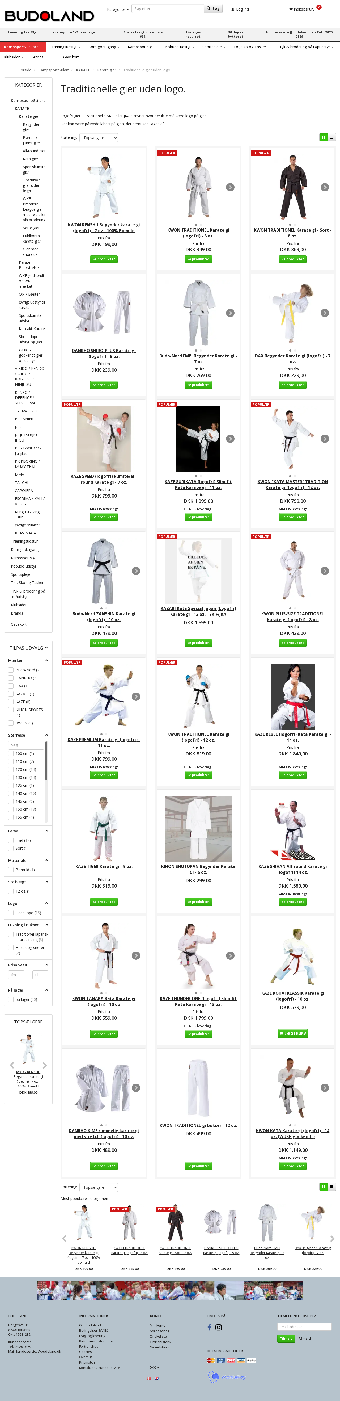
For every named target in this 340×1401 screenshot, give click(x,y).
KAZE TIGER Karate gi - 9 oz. (104, 866)
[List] (332, 137)
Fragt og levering (92, 1336)
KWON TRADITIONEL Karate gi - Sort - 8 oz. (293, 233)
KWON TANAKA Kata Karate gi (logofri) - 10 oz (103, 1001)
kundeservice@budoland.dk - (291, 32)
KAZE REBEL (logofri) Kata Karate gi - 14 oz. (292, 737)
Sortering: (69, 137)
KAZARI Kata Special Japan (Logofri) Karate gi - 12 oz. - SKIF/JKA (198, 611)
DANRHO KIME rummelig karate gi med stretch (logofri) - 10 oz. (104, 1133)
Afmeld (305, 1338)
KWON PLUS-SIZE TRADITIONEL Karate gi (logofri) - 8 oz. (292, 616)
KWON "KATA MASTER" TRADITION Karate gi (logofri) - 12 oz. (293, 484)
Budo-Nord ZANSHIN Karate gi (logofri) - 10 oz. (104, 616)
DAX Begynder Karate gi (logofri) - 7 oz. (292, 359)
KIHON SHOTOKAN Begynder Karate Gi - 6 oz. (198, 869)
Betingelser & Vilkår (94, 1330)
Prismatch (87, 1362)
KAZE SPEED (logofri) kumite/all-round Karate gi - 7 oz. (104, 479)
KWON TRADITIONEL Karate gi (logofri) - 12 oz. (198, 737)
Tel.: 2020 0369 (19, 1346)
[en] (156, 1378)
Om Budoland (90, 1325)
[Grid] (323, 137)
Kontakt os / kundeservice (99, 1367)
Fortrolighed (89, 1346)
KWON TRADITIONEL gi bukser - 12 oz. (198, 1125)
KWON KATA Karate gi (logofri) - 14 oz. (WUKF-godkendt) (292, 1133)
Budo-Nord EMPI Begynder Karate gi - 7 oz (198, 359)
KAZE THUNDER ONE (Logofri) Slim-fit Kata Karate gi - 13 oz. (198, 1001)
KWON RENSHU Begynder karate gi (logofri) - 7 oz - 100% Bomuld (28, 1079)
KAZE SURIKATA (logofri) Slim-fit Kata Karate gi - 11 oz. (198, 484)
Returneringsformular (96, 1341)
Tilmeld (286, 1338)
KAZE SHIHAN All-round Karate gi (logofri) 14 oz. (292, 869)
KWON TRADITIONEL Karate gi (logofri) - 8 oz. (198, 233)
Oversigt (85, 1357)
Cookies (85, 1352)
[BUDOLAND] (49, 15)
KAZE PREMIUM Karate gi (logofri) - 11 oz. (104, 742)
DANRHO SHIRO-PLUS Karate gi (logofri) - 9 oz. (104, 353)
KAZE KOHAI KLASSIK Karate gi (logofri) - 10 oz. (292, 996)
